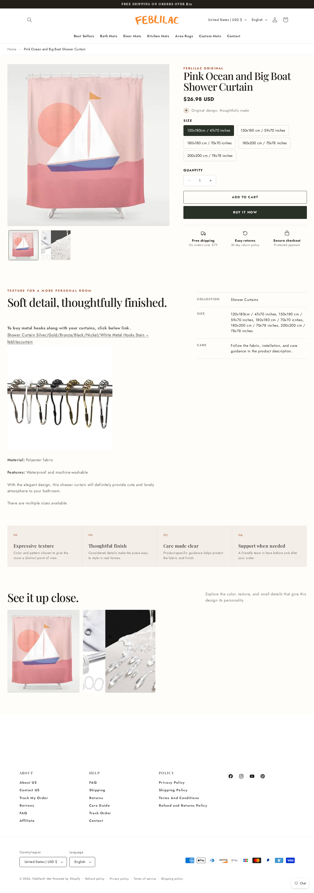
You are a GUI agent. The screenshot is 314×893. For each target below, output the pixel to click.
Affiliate (27, 820)
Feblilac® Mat (41, 879)
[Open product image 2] (119, 651)
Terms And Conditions (179, 797)
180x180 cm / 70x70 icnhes (209, 143)
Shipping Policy (173, 790)
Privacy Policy (172, 782)
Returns (96, 797)
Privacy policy (119, 879)
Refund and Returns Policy (183, 805)
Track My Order (34, 797)
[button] (29, 19)
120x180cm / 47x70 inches (208, 130)
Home (11, 49)
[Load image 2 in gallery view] (56, 245)
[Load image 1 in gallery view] (24, 245)
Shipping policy (172, 879)
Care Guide (99, 805)
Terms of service (145, 879)
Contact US (30, 790)
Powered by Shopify (66, 879)
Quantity (193, 170)
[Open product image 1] (43, 651)
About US (28, 782)
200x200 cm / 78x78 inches (209, 155)
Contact (96, 820)
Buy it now (245, 212)
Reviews (27, 805)
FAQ (24, 813)
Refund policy (95, 879)
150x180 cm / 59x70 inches (263, 130)
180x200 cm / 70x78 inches (264, 143)
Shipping (97, 790)
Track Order (100, 813)
